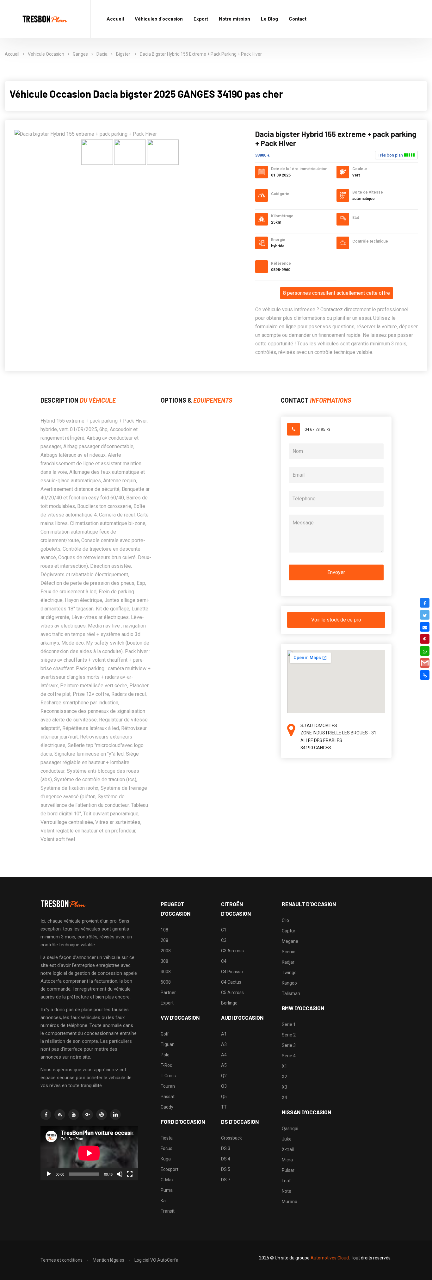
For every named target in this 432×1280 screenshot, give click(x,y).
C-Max (167, 1179)
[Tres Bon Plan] (45, 19)
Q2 (224, 1075)
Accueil (115, 19)
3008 (166, 971)
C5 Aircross (232, 992)
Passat (168, 1096)
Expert (167, 1002)
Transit (168, 1211)
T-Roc (166, 1065)
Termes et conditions (61, 1260)
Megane (290, 941)
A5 (224, 1065)
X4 (284, 1097)
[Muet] (119, 1174)
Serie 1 (289, 1024)
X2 (284, 1076)
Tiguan (168, 1044)
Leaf (286, 1180)
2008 (166, 950)
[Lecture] (49, 1174)
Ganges (80, 54)
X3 (284, 1087)
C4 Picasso (232, 971)
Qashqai (290, 1128)
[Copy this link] (424, 675)
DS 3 (225, 1148)
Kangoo (289, 983)
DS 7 (225, 1179)
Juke (287, 1138)
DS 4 (225, 1158)
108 (164, 929)
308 (164, 961)
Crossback (231, 1138)
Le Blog (269, 19)
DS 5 (225, 1169)
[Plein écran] (130, 1174)
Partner (168, 992)
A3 (224, 1044)
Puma (167, 1190)
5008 (166, 982)
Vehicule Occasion (46, 54)
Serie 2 (289, 1034)
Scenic (288, 951)
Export (201, 19)
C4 (223, 961)
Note (286, 1191)
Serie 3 (289, 1045)
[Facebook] (424, 603)
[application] (89, 1153)
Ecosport (169, 1169)
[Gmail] (424, 663)
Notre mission (234, 19)
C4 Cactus (231, 982)
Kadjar (288, 962)
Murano (289, 1201)
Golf (165, 1033)
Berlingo (229, 1002)
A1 (224, 1033)
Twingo (289, 972)
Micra (287, 1159)
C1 (223, 929)
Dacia (102, 54)
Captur (288, 930)
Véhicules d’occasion (159, 19)
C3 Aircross (232, 950)
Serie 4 (289, 1055)
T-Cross (168, 1075)
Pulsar (288, 1170)
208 (164, 940)
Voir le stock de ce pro (336, 620)
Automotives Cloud (330, 1257)
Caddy (167, 1107)
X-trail (288, 1149)
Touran (168, 1086)
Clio (285, 920)
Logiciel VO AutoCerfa (156, 1260)
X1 (284, 1066)
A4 (224, 1054)
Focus (166, 1148)
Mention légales (108, 1260)
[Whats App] (424, 651)
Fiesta (167, 1138)
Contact (297, 19)
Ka (163, 1200)
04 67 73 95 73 (317, 429)
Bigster (123, 54)
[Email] (424, 627)
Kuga (166, 1158)
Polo (165, 1054)
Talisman (291, 993)
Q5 (224, 1096)
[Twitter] (424, 615)
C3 (223, 940)
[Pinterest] (424, 639)
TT (224, 1107)
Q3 (224, 1086)
